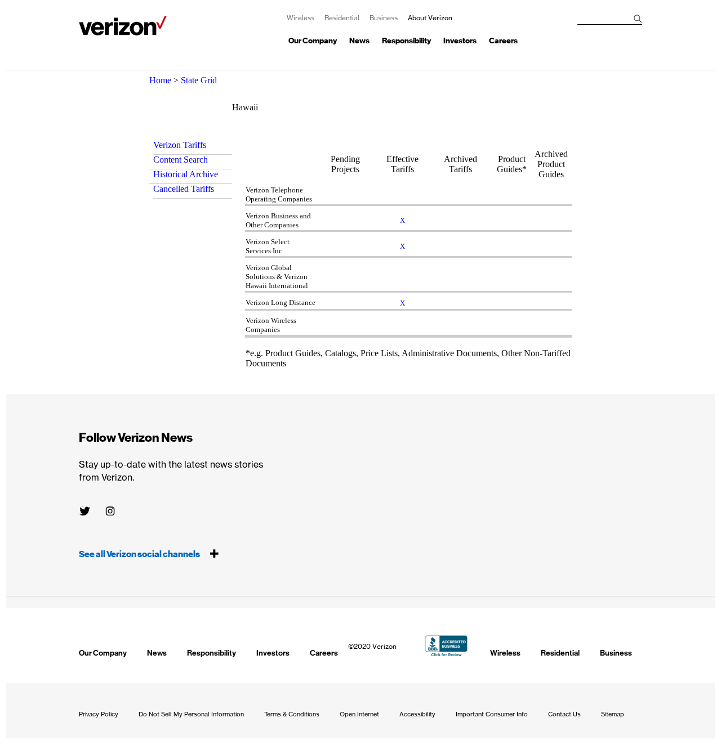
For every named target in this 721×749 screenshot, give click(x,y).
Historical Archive (185, 174)
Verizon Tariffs (179, 145)
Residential (341, 18)
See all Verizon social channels (140, 554)
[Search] (638, 19)
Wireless (300, 18)
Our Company (312, 40)
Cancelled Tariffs (183, 189)
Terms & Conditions (291, 714)
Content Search (180, 159)
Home (160, 80)
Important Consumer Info (492, 714)
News (359, 40)
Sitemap (612, 714)
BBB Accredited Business (446, 645)
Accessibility (417, 714)
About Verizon (123, 25)
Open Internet (359, 714)
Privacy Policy (98, 714)
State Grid (199, 80)
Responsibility (406, 40)
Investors (460, 40)
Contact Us (564, 714)
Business (384, 18)
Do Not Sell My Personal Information (191, 714)
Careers (503, 40)
